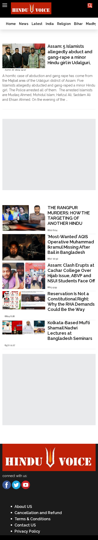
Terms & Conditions (32, 519)
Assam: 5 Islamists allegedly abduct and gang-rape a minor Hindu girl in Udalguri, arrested (70, 57)
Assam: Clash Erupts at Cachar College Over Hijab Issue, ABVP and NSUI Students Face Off (71, 273)
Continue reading (15, 104)
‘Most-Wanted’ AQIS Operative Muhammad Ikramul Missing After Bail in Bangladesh (71, 244)
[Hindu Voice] (49, 457)
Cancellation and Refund (38, 513)
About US (23, 506)
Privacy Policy (27, 531)
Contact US (25, 525)
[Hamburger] (4, 5)
